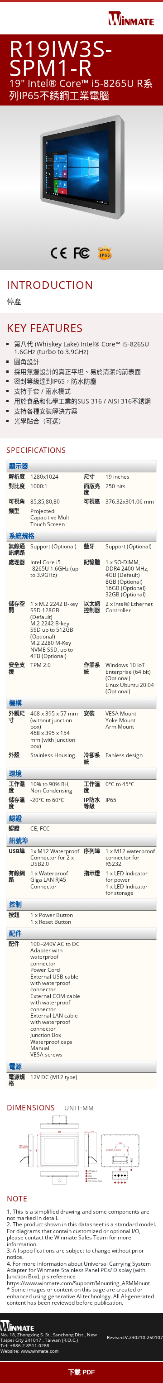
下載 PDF (81, 1372)
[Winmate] (131, 18)
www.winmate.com (39, 1351)
